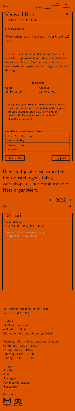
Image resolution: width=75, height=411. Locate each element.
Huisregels (10, 378)
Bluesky (8, 370)
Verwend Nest (45, 104)
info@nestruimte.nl (15, 325)
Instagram (9, 366)
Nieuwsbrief (11, 387)
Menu (6, 5)
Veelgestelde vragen (16, 383)
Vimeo (7, 374)
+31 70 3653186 (14, 329)
